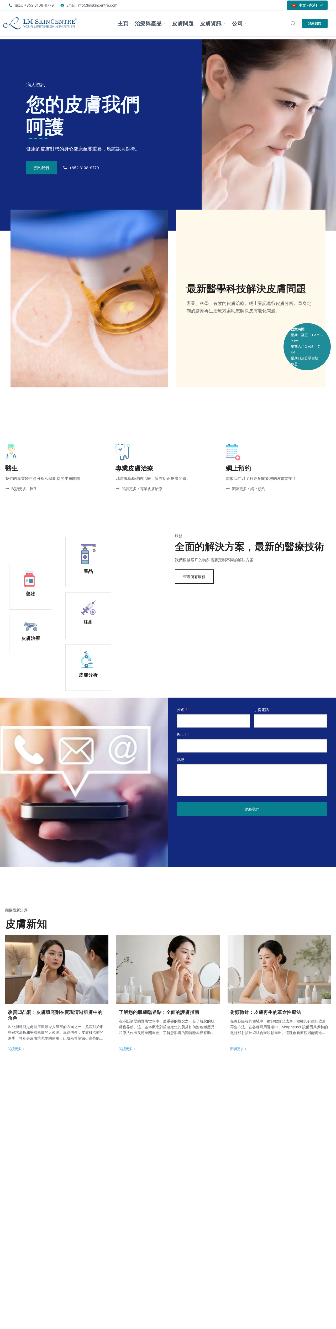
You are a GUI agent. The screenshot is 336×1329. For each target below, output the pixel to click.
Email (183, 734)
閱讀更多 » (16, 1049)
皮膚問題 (183, 23)
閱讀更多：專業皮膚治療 (142, 488)
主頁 (123, 23)
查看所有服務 (194, 576)
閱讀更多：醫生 (24, 488)
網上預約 (238, 468)
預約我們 (314, 23)
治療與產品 (148, 23)
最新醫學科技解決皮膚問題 (246, 288)
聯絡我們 (251, 809)
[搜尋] (293, 23)
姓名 (182, 709)
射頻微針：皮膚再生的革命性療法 (265, 1012)
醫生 (11, 468)
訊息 (181, 759)
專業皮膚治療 (134, 468)
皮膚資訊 (211, 23)
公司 (237, 23)
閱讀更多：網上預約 (248, 488)
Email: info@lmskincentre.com (91, 5)
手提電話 (263, 709)
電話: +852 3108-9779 (34, 5)
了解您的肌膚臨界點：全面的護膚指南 (159, 1012)
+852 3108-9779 (84, 167)
